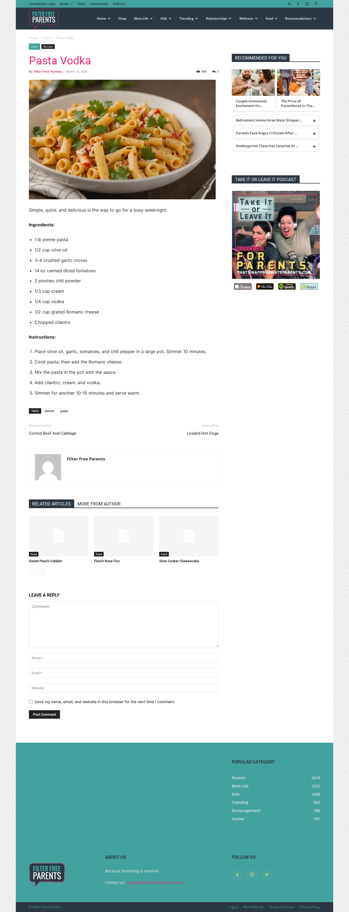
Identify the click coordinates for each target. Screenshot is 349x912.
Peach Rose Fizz (107, 561)
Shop (81, 4)
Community (99, 4)
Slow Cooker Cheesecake (179, 561)
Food (269, 18)
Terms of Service (281, 907)
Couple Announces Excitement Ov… (251, 103)
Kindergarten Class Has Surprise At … (267, 145)
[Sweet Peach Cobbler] (58, 536)
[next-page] (41, 571)
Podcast (119, 4)
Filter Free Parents (48, 71)
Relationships (216, 18)
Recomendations (298, 18)
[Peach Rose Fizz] (124, 536)
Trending (186, 18)
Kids (164, 18)
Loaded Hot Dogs (203, 433)
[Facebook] (298, 4)
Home (64, 4)
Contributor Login (42, 4)
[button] (290, 4)
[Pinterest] (316, 4)
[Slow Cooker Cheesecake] (189, 536)
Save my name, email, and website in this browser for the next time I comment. (105, 701)
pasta (64, 411)
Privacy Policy (310, 907)
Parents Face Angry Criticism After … (266, 133)
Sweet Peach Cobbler (45, 561)
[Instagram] (307, 4)
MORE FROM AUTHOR (99, 504)
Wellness (246, 18)
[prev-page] (32, 571)
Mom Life (141, 18)
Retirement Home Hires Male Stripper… (269, 120)
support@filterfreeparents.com (155, 882)
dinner (49, 411)
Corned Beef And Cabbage (52, 433)
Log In (233, 907)
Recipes (48, 46)
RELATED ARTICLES (51, 504)
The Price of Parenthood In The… (298, 103)
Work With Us (253, 907)
